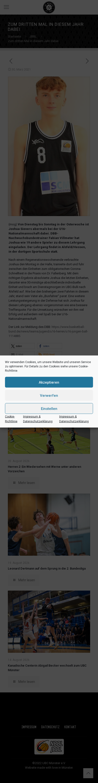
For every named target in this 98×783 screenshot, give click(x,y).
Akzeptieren (49, 382)
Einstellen (49, 408)
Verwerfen (49, 395)
